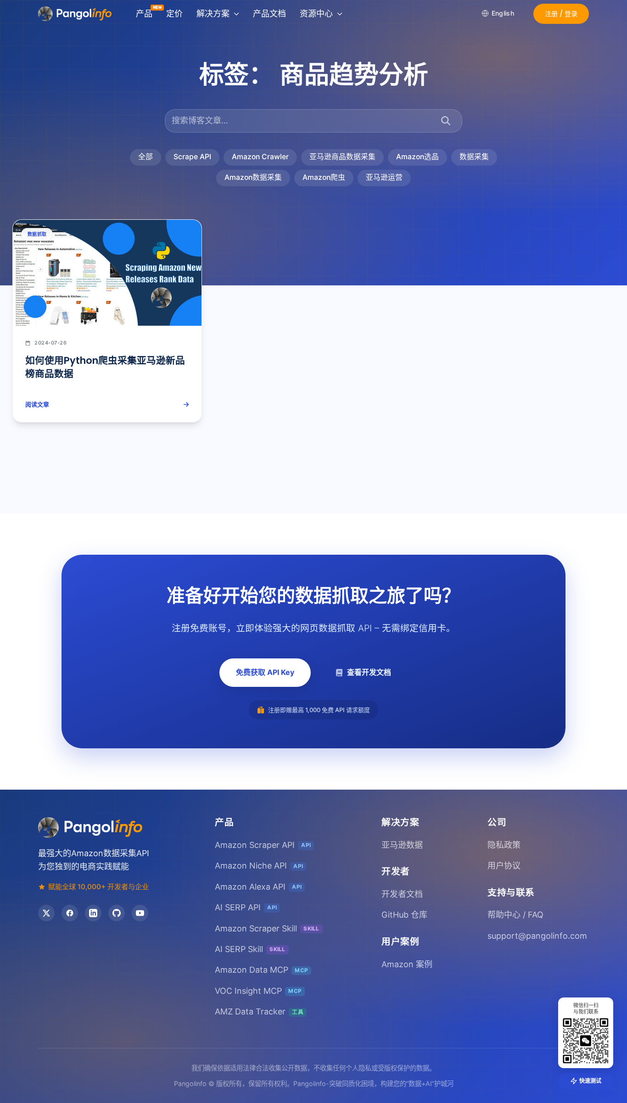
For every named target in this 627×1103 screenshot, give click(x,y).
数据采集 (474, 156)
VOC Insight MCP (258, 991)
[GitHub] (116, 913)
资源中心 (316, 13)
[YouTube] (140, 913)
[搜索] (445, 120)
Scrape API (192, 156)
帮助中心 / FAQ (515, 914)
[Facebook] (70, 913)
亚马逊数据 (402, 845)
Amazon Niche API (259, 865)
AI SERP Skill (250, 949)
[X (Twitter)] (46, 913)
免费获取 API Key (265, 672)
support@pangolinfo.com (537, 936)
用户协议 (504, 865)
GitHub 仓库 (404, 914)
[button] (561, 14)
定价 (174, 13)
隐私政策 (504, 845)
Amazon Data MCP (261, 970)
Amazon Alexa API (258, 886)
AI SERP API (246, 907)
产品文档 (269, 13)
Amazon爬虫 (323, 177)
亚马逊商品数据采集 (342, 156)
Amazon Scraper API (263, 845)
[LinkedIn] (93, 913)
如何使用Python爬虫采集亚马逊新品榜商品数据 (105, 367)
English (503, 13)
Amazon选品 (417, 156)
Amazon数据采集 (253, 177)
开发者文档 (402, 894)
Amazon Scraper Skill (267, 928)
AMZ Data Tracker (259, 1011)
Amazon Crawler (260, 156)
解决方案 (213, 13)
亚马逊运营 (384, 177)
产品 (144, 13)
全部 (145, 156)
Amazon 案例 (406, 964)
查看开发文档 (369, 672)
